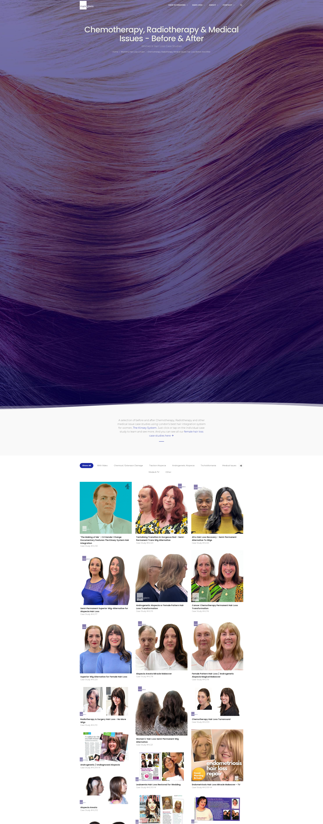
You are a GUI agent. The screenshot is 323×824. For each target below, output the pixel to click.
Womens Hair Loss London (133, 52)
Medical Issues (229, 465)
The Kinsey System (145, 427)
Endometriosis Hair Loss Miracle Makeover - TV (216, 784)
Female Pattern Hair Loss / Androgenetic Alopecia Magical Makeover (213, 675)
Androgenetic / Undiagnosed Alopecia (100, 764)
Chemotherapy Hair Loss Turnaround (211, 719)
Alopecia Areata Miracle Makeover (154, 673)
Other (168, 472)
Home (115, 52)
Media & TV (154, 472)
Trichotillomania (208, 465)
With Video (102, 465)
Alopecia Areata (88, 807)
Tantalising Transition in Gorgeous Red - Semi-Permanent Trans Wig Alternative (160, 539)
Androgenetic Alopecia (183, 465)
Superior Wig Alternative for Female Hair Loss (103, 676)
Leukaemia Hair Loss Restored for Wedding (158, 784)
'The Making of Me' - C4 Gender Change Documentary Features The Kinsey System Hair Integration (104, 540)
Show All (86, 465)
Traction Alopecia (157, 465)
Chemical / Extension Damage (128, 465)
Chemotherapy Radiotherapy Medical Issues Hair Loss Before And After (178, 52)
